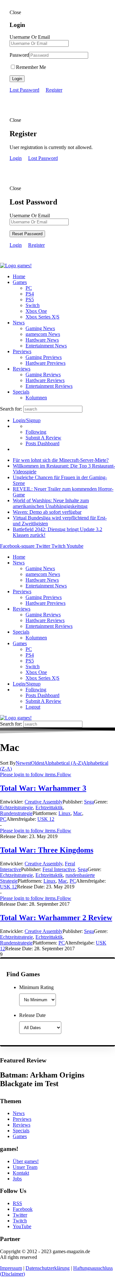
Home (19, 276)
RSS (17, 1203)
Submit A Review (43, 437)
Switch (33, 305)
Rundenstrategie (16, 813)
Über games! (26, 1161)
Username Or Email (30, 37)
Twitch (20, 1220)
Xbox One (36, 311)
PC (29, 288)
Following (36, 432)
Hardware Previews (45, 363)
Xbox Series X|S (42, 317)
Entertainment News (46, 345)
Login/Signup (27, 420)
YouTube (22, 1226)
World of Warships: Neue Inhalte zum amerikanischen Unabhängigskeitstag (51, 503)
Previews (22, 351)
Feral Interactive (58, 869)
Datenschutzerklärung (48, 1268)
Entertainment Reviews (49, 386)
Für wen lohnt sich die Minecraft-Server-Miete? (61, 460)
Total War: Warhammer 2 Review (56, 917)
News (19, 322)
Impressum (11, 1268)
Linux (64, 813)
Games (20, 282)
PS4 (30, 293)
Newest (23, 763)
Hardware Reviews (45, 380)
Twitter (20, 1215)
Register (54, 90)
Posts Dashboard (42, 443)
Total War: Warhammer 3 (43, 788)
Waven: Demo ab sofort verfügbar (47, 512)
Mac (77, 813)
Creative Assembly (44, 801)
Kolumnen (36, 397)
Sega (89, 801)
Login (17, 78)
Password (19, 55)
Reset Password (27, 233)
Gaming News (40, 328)
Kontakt (21, 1173)
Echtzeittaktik (49, 807)
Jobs (17, 1178)
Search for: (11, 409)
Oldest (37, 763)
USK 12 (45, 819)
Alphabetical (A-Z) (63, 763)
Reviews (21, 368)
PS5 (30, 299)
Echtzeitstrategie (16, 807)
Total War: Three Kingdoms (46, 850)
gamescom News (43, 334)
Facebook (23, 1209)
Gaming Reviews (43, 374)
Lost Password (24, 90)
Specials (21, 392)
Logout (33, 707)
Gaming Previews (44, 357)
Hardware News (42, 340)
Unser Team (25, 1167)
